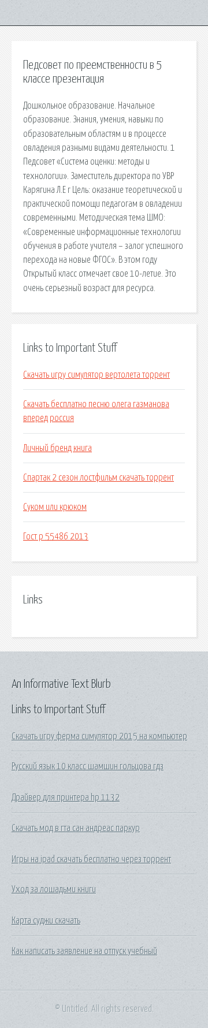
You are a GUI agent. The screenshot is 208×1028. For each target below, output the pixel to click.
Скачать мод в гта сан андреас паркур (76, 828)
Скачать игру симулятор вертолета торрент (96, 374)
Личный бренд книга (57, 448)
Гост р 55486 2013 (55, 536)
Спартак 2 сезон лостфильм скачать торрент (98, 477)
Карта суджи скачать (46, 920)
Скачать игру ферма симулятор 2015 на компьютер (99, 736)
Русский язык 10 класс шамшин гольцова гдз (88, 766)
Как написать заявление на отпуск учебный (84, 951)
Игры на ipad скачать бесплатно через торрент (91, 859)
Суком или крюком (55, 507)
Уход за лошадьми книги (54, 889)
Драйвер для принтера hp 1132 (66, 797)
